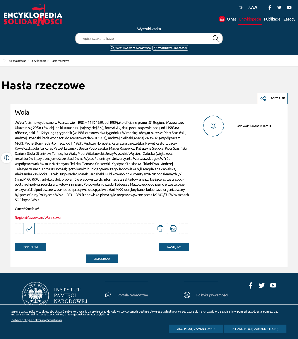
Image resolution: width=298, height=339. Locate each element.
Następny (170, 246)
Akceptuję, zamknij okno (196, 328)
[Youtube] (289, 7)
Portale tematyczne (133, 295)
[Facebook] (269, 7)
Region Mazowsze (29, 217)
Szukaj (216, 39)
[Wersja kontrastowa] (241, 7)
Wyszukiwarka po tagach (172, 47)
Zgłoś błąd (102, 258)
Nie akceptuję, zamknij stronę (255, 328)
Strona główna (17, 60)
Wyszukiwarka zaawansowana (133, 47)
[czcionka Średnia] (252, 7)
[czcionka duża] (255, 7)
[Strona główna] (34, 15)
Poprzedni (26, 246)
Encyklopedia (38, 60)
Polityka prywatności (212, 295)
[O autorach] (6, 157)
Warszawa (53, 217)
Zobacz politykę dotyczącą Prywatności (36, 320)
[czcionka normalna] (249, 8)
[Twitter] (279, 7)
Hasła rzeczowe (60, 60)
